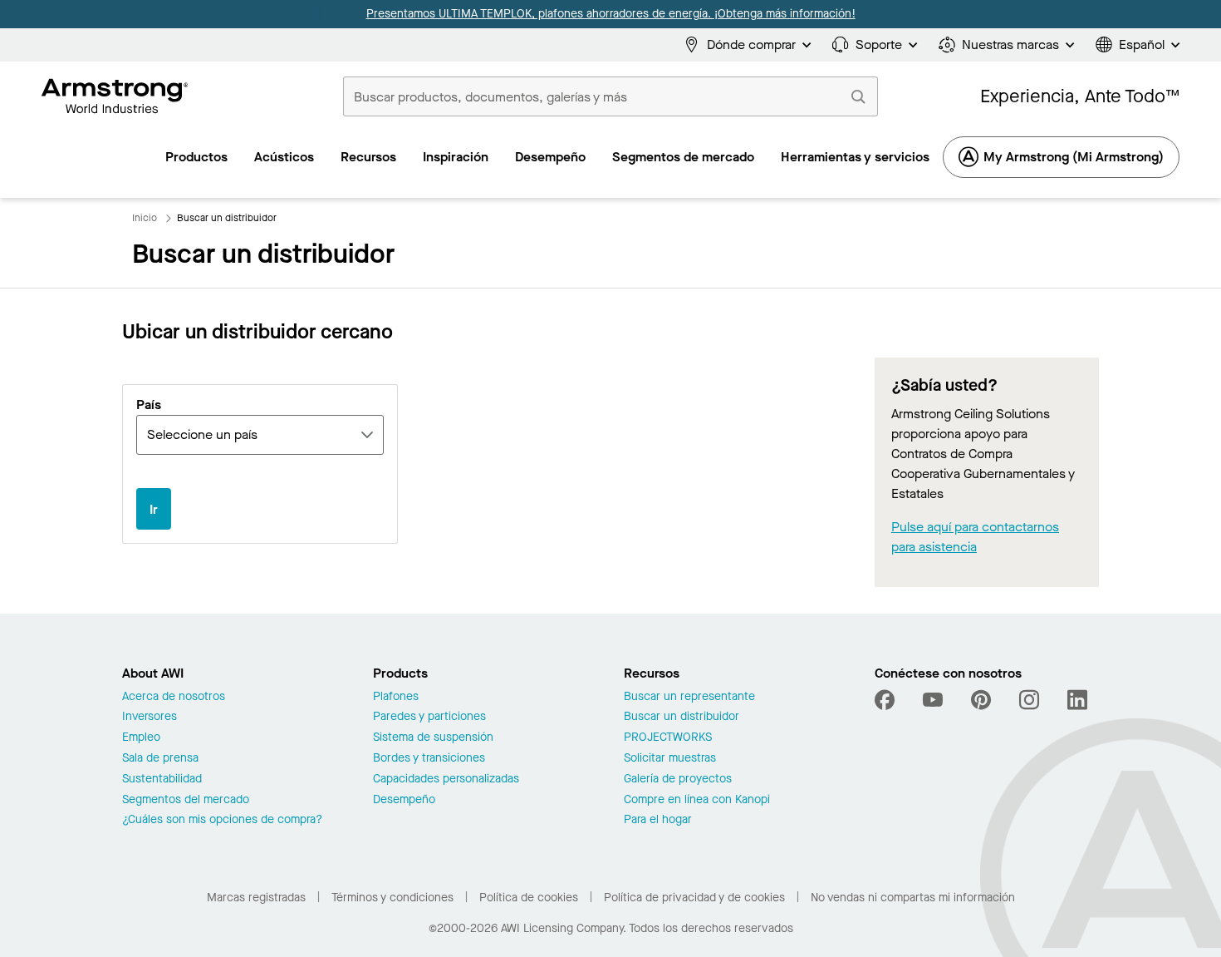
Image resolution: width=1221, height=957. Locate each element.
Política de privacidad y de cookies (694, 897)
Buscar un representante (689, 697)
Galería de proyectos (678, 779)
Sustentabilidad (162, 779)
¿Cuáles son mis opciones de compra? (222, 820)
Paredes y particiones (429, 717)
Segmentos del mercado (185, 800)
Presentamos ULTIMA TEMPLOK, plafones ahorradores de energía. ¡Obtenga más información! (611, 14)
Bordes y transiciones (429, 759)
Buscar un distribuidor (681, 717)
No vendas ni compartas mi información (913, 897)
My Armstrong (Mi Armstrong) (1073, 156)
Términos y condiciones (392, 897)
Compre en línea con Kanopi (697, 800)
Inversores (149, 717)
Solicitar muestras (670, 759)
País (148, 405)
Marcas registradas (256, 897)
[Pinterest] (981, 700)
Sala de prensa (160, 759)
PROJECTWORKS (668, 738)
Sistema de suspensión (433, 738)
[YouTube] (933, 700)
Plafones (396, 697)
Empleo (141, 738)
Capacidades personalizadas (446, 779)
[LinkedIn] (1077, 700)
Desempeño (404, 800)
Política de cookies (528, 897)
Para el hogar (658, 820)
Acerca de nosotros (173, 697)
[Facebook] (887, 700)
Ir (154, 509)
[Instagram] (1029, 700)
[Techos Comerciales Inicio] (115, 96)
